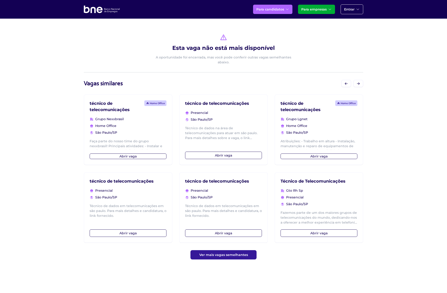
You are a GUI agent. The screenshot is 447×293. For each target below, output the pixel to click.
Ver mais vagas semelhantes (223, 255)
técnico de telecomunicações (122, 181)
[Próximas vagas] (358, 83)
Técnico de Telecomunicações (313, 181)
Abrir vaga (128, 156)
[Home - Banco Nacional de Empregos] (102, 9)
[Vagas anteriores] (346, 83)
